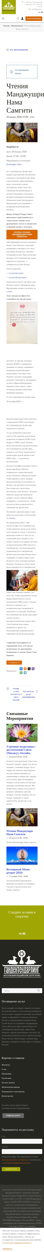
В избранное (13, 662)
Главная (6, 25)
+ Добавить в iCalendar (20, 60)
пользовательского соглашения (14, 1159)
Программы (6, 1073)
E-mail (5, 1146)
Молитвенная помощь (11, 1087)
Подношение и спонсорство (13, 1091)
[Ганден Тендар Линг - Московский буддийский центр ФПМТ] (9, 7)
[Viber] (33, 668)
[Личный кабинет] (22, 18)
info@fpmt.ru (37, 9)
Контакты (6, 1064)
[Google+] (39, 12)
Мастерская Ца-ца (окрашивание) (28, 694)
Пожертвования (34, 19)
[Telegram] (25, 672)
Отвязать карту (13, 1115)
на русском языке (16, 273)
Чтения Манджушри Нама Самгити (19, 832)
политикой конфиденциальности (17, 1162)
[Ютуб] (42, 12)
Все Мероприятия (19, 50)
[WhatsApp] (21, 672)
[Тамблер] (20, 933)
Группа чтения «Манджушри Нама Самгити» (22, 234)
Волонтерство (7, 1096)
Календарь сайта (13, 164)
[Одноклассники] (25, 668)
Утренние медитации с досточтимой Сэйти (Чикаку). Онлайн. (21, 750)
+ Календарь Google (19, 55)
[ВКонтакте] (21, 668)
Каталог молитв (8, 1082)
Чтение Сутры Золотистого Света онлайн (16, 694)
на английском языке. (18, 277)
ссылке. (9, 291)
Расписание (6, 1078)
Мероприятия (17, 25)
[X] (29, 668)
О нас (4, 1069)
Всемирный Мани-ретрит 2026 (18, 870)
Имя (4, 1136)
